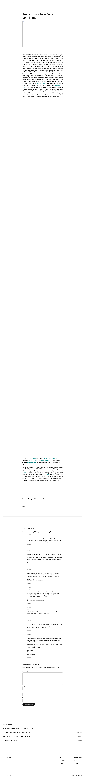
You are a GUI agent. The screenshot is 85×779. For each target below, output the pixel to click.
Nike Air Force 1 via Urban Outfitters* (40, 460)
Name (23, 686)
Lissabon (7, 519)
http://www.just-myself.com (36, 580)
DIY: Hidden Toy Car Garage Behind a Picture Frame (19, 728)
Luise (28, 570)
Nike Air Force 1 (41, 83)
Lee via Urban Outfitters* (50, 458)
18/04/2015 (29, 620)
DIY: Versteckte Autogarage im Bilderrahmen (16, 732)
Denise (24, 473)
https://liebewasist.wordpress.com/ (35, 600)
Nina (28, 48)
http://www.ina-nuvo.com (33, 654)
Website (24, 697)
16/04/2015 (29, 534)
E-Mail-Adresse (25, 692)
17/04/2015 (29, 607)
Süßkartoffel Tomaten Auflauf (11, 740)
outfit (24, 506)
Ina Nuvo (28, 636)
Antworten (29, 544)
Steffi (48, 474)
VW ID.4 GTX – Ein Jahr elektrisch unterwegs (16, 736)
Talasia (28, 621)
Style (35, 48)
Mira (27, 536)
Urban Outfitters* (32, 458)
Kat (54, 474)
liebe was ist (29, 589)
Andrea (28, 550)
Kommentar (25, 671)
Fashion (31, 48)
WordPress (80, 775)
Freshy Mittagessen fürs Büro (73, 519)
